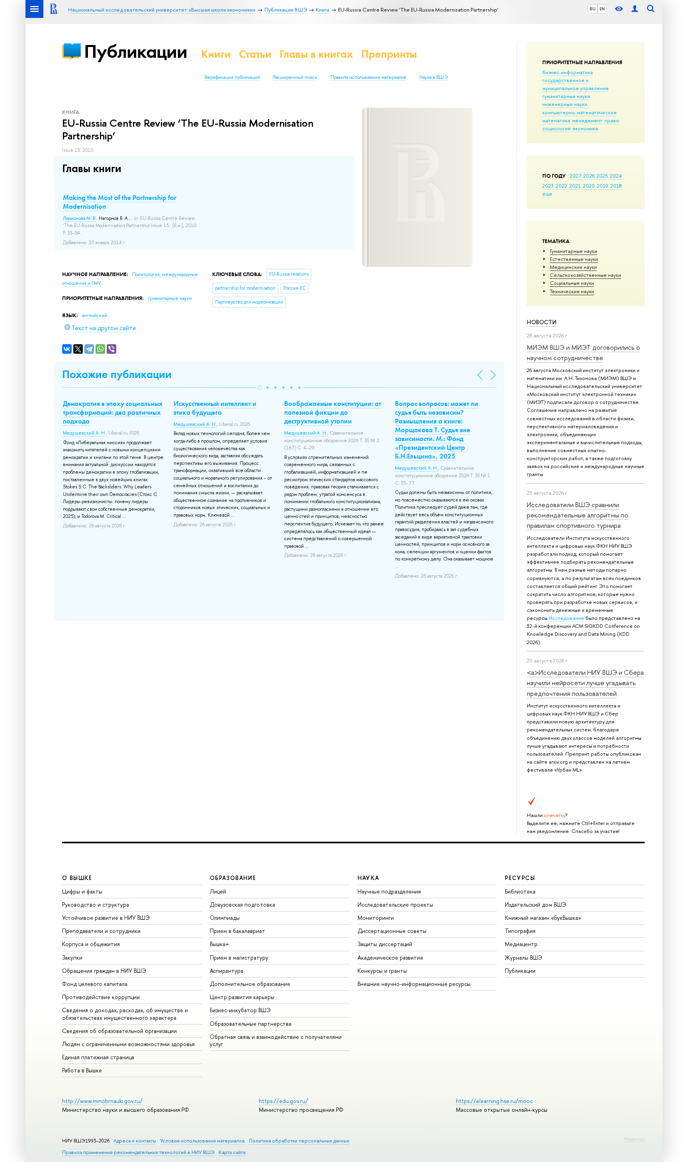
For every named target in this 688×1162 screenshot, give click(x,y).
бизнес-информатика (567, 72)
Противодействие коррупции (101, 997)
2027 (575, 175)
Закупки (72, 957)
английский (94, 315)
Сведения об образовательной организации (119, 1031)
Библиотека (520, 891)
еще (547, 193)
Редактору (634, 1139)
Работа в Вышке (82, 1070)
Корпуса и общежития (91, 944)
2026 (588, 175)
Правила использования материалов (368, 77)
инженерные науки (564, 104)
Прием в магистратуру (239, 957)
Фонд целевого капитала (94, 984)
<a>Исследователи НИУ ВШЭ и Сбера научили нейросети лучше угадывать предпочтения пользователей (585, 683)
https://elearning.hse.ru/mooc (494, 1101)
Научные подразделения (389, 891)
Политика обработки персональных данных (299, 1140)
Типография (520, 931)
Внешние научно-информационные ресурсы (414, 984)
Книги (216, 54)
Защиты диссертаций (385, 944)
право (611, 120)
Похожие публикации (117, 374)
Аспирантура (226, 970)
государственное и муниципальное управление (575, 84)
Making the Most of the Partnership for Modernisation (119, 202)
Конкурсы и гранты (382, 970)
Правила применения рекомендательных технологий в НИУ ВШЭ (138, 1152)
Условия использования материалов (202, 1140)
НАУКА (368, 878)
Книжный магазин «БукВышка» (543, 917)
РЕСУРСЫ (520, 878)
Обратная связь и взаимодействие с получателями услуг (276, 1040)
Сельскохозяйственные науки (585, 274)
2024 (616, 175)
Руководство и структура (95, 904)
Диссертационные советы (392, 931)
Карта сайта (232, 1152)
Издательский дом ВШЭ (535, 904)
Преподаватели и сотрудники (101, 931)
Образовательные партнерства (250, 1023)
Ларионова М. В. (79, 218)
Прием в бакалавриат (237, 931)
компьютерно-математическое (579, 112)
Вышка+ (219, 944)
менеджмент (587, 120)
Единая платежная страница (98, 1057)
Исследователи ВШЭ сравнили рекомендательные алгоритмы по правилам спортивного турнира (577, 515)
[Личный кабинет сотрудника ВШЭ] (635, 9)
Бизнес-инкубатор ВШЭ (240, 1010)
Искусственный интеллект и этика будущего (215, 408)
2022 (561, 185)
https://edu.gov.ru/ (283, 1101)
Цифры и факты (82, 891)
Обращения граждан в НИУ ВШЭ (104, 970)
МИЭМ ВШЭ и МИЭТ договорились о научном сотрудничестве (583, 352)
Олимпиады (225, 917)
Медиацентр (521, 944)
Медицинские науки (573, 266)
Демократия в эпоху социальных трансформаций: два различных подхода (113, 412)
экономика (585, 128)
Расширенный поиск (295, 77)
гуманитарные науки (566, 96)
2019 (602, 185)
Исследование (566, 617)
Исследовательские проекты (395, 904)
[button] (260, 388)
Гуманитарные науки (573, 251)
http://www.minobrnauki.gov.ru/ (102, 1101)
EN (602, 9)
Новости (542, 322)
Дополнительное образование (250, 984)
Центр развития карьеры (242, 997)
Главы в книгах (316, 54)
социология (556, 128)
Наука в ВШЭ (433, 77)
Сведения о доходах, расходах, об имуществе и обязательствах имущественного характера (125, 1013)
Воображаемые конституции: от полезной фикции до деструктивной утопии (332, 412)
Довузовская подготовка (242, 904)
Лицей (218, 891)
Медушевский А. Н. (84, 433)
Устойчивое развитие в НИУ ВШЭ (106, 917)
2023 (548, 185)
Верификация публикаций (232, 77)
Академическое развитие (390, 957)
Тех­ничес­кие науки (572, 291)
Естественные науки (574, 259)
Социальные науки (572, 282)
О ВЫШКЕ (77, 878)
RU (593, 9)
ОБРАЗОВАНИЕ (233, 878)
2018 (616, 185)
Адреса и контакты (134, 1140)
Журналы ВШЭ (523, 957)
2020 (589, 185)
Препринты (389, 54)
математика (556, 120)
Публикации (135, 51)
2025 (602, 175)
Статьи (255, 54)
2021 (575, 185)
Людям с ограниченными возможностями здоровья (128, 1044)
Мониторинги (376, 917)
